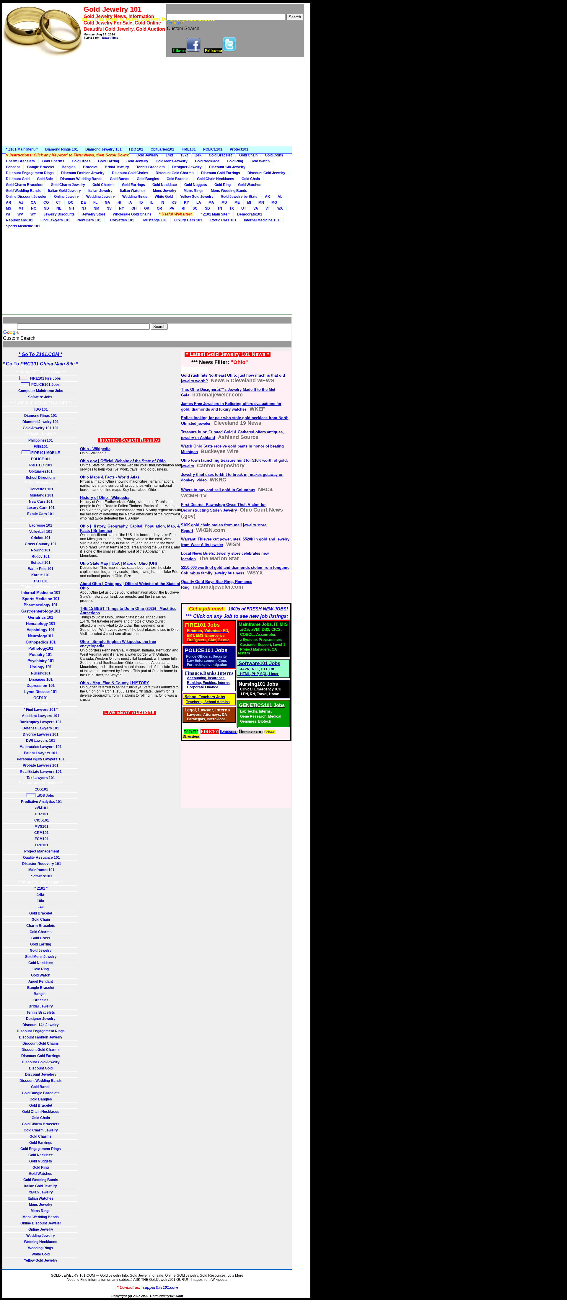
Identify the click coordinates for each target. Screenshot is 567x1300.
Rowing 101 (40, 550)
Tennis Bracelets (150, 167)
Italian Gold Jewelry (64, 191)
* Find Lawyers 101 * (41, 710)
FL (95, 202)
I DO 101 (136, 149)
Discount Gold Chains (130, 173)
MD (224, 202)
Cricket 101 (40, 538)
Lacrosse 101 (40, 525)
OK (146, 208)
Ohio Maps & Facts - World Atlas (109, 477)
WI (8, 214)
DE (83, 202)
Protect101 (239, 149)
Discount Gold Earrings (220, 173)
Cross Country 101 (41, 544)
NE (58, 208)
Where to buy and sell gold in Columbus (218, 490)
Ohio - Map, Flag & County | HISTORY (114, 683)
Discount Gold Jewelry (266, 173)
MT (21, 208)
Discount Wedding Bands (81, 179)
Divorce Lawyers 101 (40, 734)
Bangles (69, 167)
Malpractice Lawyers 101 (40, 747)
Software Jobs (40, 397)
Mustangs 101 (154, 220)
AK (267, 197)
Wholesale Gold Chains (132, 214)
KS (174, 202)
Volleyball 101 (40, 532)
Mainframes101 (41, 870)
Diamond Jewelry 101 (103, 149)
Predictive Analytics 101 (40, 802)
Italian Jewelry (100, 191)
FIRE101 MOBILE (45, 453)
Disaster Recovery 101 (40, 864)
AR (8, 202)
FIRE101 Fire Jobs (45, 378)
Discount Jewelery (40, 1074)
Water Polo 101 (40, 569)
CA (33, 202)
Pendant (13, 167)
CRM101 (40, 833)
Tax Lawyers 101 (41, 778)
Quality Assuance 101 (40, 857)
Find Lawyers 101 (55, 220)
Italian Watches (133, 191)
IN (162, 202)
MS (8, 208)
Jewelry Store (93, 214)
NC (33, 208)
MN (261, 202)
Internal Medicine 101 (262, 220)
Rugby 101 (41, 556)
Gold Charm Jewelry (68, 185)
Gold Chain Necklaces (215, 179)
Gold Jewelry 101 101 (41, 428)
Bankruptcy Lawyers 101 (40, 722)
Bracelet (90, 167)
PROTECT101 (40, 465)
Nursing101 (40, 673)
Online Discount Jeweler (26, 197)
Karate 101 (40, 575)
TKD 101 (40, 581)
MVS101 (40, 826)
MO (274, 202)
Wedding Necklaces (40, 1242)
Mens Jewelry (164, 191)
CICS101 (40, 820)
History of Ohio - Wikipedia (104, 497)
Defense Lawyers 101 (40, 728)
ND (46, 208)
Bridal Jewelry (117, 167)
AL (280, 197)
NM (96, 208)
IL (151, 202)
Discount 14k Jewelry (227, 167)
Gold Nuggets (195, 185)
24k (198, 155)
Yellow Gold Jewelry (197, 197)
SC (195, 208)
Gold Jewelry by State (239, 197)
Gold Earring (108, 161)
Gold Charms (53, 161)
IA (130, 202)
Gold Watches (249, 185)
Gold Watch (260, 161)
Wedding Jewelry (100, 197)
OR (159, 208)
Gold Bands (119, 179)
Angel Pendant (40, 981)
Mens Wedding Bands (229, 191)
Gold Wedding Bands (23, 191)
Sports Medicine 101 (23, 226)
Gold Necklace (207, 161)
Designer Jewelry (187, 167)
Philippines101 (40, 440)
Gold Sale (45, 179)
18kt (184, 155)
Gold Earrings (133, 185)
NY (121, 208)
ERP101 (40, 845)
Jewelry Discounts (59, 214)
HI (119, 202)
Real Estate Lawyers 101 (41, 772)
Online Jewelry (66, 197)
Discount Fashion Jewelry (83, 173)
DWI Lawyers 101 (40, 741)
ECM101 (41, 839)
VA (255, 208)
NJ (84, 208)
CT (58, 202)
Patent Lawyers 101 (40, 753)
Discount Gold (18, 179)
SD (207, 208)
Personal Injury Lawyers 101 (41, 759)
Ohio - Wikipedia (95, 449)
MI (249, 202)
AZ (21, 202)
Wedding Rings (134, 197)
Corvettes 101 (121, 220)
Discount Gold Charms (175, 173)
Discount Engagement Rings (30, 173)
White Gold (164, 197)
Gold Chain (248, 155)
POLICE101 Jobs (45, 385)
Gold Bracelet (220, 155)
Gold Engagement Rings (40, 1149)
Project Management (40, 851)
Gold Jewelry (147, 155)
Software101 (40, 876)
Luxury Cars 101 (188, 220)
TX (231, 208)
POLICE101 (212, 149)
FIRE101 (189, 149)
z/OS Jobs (45, 795)
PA (172, 208)
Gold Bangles (148, 179)
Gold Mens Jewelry (172, 161)
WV (20, 214)
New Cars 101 (89, 220)
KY (186, 202)
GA (107, 202)
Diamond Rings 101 (61, 149)
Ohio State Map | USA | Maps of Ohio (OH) (118, 563)
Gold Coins (274, 155)
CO (46, 202)
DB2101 (40, 814)
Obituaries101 (162, 149)
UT (243, 208)
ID (141, 202)
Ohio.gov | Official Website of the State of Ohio (123, 461)
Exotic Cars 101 (223, 220)
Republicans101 (19, 220)
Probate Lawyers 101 (40, 765)
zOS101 (40, 789)
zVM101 (40, 808)
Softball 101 (40, 563)
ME (237, 202)
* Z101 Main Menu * (22, 149)
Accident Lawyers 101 (40, 716)
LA (198, 202)
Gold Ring (235, 161)
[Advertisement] (156, 102)
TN (219, 208)
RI (183, 208)
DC (71, 202)
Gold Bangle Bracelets (41, 1093)
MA (211, 202)
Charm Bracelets (20, 161)
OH (134, 208)
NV (109, 208)
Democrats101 (249, 214)
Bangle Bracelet (40, 167)
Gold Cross (81, 161)
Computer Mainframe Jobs (40, 391)
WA (280, 208)
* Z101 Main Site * (215, 214)
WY (33, 214)
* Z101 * (41, 888)
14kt (169, 155)
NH (71, 208)
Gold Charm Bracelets (24, 185)
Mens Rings (193, 191)
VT (267, 208)
